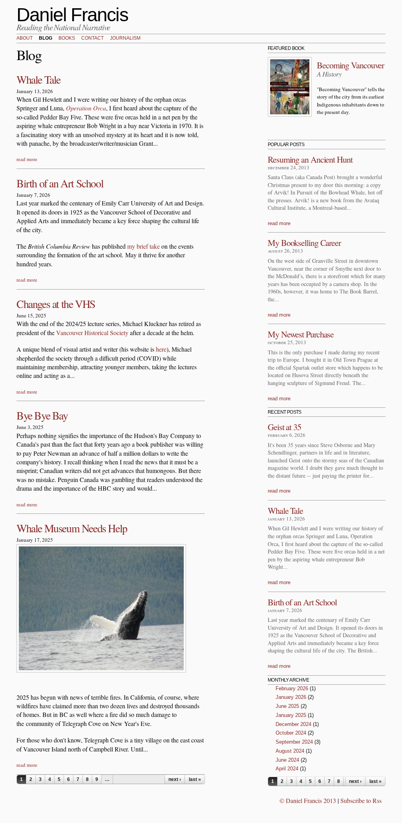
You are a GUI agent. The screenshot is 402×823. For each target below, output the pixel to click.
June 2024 (287, 760)
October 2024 (291, 733)
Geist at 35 (284, 427)
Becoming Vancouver (350, 65)
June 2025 (287, 706)
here (161, 349)
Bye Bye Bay (42, 415)
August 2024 (290, 751)
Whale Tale (38, 79)
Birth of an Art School (59, 183)
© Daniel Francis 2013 (308, 800)
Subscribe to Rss (361, 800)
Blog (45, 38)
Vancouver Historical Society (92, 332)
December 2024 (293, 724)
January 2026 (291, 697)
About (24, 38)
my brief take (144, 246)
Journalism (125, 38)
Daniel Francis (72, 14)
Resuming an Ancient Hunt (310, 159)
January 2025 (291, 715)
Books (66, 38)
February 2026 (292, 688)
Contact (92, 38)
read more (26, 159)
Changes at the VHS (55, 303)
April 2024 (287, 769)
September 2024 (294, 742)
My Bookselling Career (304, 242)
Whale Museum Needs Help (71, 528)
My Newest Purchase (301, 334)
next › (174, 779)
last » (195, 779)
